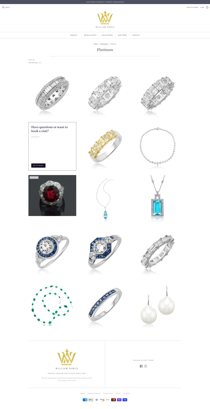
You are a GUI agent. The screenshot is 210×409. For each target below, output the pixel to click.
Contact (136, 35)
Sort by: (31, 60)
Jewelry (73, 35)
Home (96, 44)
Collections (107, 35)
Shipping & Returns (94, 393)
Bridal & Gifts (90, 35)
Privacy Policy (108, 393)
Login (202, 7)
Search (7, 7)
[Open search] (3, 7)
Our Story (122, 35)
